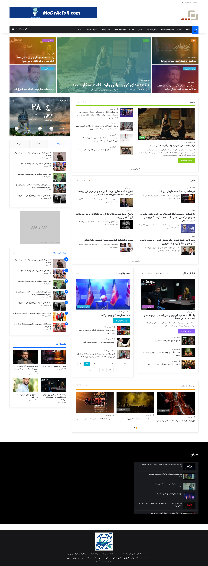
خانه (195, 29)
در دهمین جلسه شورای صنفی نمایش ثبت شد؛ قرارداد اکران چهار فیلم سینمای (99, 139)
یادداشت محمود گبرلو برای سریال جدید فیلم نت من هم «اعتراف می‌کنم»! (34, 59)
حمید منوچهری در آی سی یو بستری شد (99, 342)
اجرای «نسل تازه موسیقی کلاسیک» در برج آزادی (176, 420)
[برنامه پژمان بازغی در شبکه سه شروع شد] (33, 79)
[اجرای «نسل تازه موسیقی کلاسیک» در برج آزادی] (176, 403)
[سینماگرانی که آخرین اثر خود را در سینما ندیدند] (59, 166)
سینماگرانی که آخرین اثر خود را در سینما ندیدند (35, 163)
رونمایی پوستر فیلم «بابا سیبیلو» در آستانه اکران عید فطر (32, 313)
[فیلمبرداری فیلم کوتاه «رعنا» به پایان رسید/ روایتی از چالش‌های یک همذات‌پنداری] (59, 188)
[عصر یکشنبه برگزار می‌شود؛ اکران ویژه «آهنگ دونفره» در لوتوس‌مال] (59, 327)
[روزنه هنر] (189, 15)
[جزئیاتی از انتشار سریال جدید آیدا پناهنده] (188, 364)
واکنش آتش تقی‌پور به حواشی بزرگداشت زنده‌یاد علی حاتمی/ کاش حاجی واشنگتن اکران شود (97, 127)
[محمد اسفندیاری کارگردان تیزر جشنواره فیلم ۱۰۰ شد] (126, 150)
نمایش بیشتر (135, 169)
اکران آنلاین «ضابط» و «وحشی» (168, 340)
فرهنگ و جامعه (120, 29)
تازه (38, 144)
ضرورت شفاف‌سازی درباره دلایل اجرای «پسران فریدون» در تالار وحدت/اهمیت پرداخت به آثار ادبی (105, 193)
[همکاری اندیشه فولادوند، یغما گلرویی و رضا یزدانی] (126, 247)
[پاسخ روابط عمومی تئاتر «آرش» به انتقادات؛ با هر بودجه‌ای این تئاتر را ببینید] (126, 224)
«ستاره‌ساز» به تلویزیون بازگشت (115, 315)
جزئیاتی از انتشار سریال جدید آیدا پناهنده (163, 364)
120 (106, 364)
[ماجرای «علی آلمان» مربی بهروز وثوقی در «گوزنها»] (59, 198)
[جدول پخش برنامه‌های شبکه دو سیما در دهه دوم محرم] (123, 330)
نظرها (19, 144)
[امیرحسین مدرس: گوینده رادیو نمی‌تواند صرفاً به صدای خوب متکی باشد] (175, 79)
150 (103, 370)
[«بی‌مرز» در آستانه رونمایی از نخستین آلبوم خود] (95, 402)
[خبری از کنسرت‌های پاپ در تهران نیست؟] (135, 402)
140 (110, 370)
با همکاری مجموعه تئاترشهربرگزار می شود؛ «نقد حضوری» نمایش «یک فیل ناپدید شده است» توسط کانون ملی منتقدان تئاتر (167, 217)
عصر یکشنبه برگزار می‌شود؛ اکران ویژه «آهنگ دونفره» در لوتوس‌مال (32, 325)
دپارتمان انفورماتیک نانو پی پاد (77, 554)
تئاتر (180, 29)
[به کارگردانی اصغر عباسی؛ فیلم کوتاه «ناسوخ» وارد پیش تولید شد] (59, 156)
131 (80, 364)
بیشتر (77, 102)
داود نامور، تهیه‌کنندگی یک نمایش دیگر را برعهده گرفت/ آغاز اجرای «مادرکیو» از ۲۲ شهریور (167, 241)
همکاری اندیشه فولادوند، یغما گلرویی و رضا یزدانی (108, 240)
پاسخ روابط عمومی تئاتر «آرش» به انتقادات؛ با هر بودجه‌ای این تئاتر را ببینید (104, 215)
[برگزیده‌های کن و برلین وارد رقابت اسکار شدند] (104, 65)
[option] (104, 65)
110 (113, 364)
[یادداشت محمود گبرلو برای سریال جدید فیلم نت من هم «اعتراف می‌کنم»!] (33, 50)
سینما (188, 29)
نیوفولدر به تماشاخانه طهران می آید (178, 61)
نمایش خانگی (153, 29)
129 (94, 364)
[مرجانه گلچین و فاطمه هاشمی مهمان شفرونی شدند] (188, 352)
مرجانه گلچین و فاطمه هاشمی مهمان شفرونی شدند (161, 354)
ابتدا (125, 364)
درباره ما (80, 29)
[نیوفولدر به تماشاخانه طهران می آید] (175, 50)
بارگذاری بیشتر (135, 261)
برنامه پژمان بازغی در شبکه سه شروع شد (34, 89)
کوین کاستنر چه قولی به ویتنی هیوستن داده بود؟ (34, 174)
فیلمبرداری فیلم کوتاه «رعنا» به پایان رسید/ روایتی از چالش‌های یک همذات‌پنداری (33, 186)
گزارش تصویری (93, 29)
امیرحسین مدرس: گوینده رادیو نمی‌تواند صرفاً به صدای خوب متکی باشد (176, 87)
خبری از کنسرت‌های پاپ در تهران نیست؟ (138, 419)
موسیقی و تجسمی (137, 29)
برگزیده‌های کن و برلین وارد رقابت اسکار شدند (110, 85)
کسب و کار (106, 29)
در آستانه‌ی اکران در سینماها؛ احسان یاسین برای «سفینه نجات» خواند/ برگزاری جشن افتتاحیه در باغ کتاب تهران (97, 115)
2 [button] (134, 427)
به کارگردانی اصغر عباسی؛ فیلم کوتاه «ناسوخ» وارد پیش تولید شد (32, 154)
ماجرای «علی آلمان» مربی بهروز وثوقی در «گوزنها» (34, 195)
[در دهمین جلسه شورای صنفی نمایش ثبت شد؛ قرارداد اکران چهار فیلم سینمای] (126, 138)
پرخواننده (58, 144)
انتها (90, 370)
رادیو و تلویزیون (168, 29)
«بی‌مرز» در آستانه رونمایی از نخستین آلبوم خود (95, 419)
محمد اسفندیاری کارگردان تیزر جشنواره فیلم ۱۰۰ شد (97, 149)
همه (90, 102)
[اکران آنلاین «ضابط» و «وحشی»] (188, 340)
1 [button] (136, 428)
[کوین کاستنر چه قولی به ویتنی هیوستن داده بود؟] (59, 177)
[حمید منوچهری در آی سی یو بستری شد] (123, 342)
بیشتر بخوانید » (186, 160)
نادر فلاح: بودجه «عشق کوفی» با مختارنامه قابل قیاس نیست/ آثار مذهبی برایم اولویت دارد (96, 355)
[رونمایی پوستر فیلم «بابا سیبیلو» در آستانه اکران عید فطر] (59, 316)
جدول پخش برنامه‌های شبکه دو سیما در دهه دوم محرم (97, 331)
